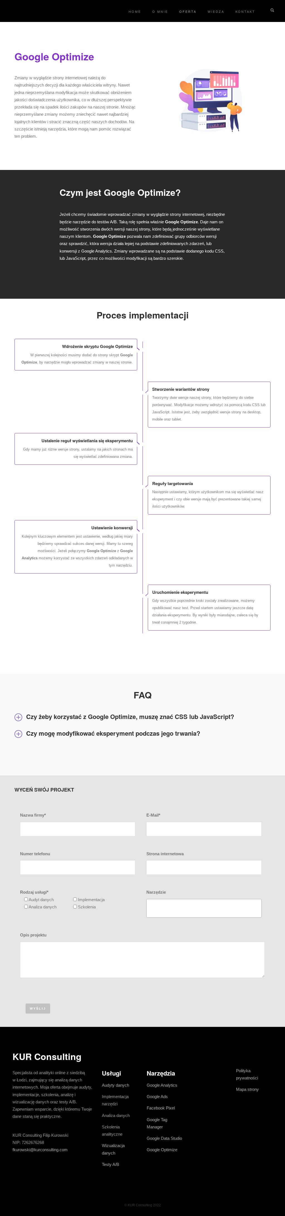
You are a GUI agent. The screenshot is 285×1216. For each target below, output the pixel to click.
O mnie (160, 11)
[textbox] (149, 906)
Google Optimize (162, 1149)
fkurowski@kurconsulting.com (40, 1149)
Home (135, 11)
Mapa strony (247, 1089)
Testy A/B (110, 1164)
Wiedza (216, 11)
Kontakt (245, 11)
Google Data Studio (164, 1138)
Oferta (187, 11)
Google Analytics (162, 1085)
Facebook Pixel (161, 1108)
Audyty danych (115, 1085)
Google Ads (157, 1096)
